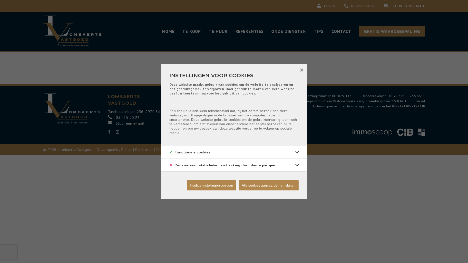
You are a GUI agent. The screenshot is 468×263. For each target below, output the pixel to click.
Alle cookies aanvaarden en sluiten (268, 185)
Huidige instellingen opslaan (211, 185)
